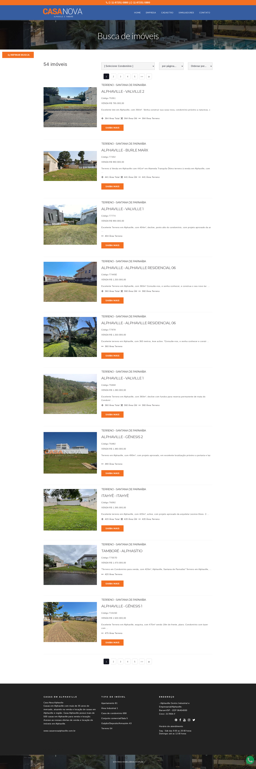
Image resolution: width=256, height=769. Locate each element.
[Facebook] (180, 720)
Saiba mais (112, 127)
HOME (137, 12)
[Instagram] (189, 720)
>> (142, 76)
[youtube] (184, 720)
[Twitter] (193, 720)
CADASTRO (167, 12)
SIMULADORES (186, 12)
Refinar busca (20, 55)
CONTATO (204, 12)
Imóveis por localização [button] (55, 749)
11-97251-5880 (119, 2)
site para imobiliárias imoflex (128, 762)
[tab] (128, 749)
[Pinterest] (176, 720)
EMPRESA (151, 12)
